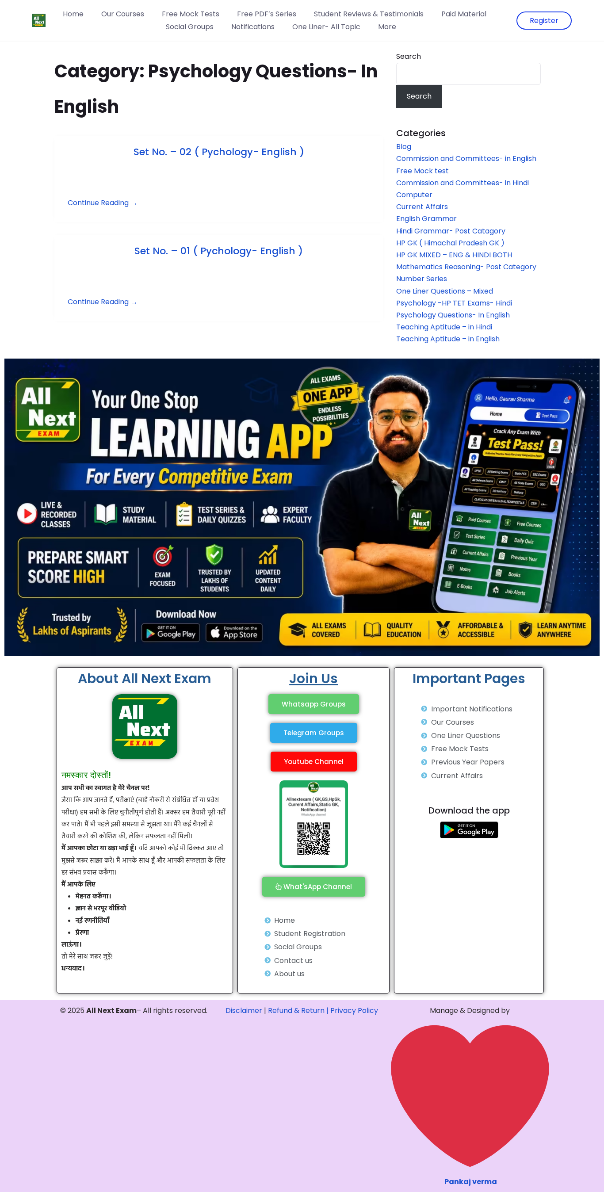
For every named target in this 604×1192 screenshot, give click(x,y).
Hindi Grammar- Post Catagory (450, 231)
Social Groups (190, 27)
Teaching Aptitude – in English (448, 339)
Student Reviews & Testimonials (369, 14)
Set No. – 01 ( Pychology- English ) (218, 251)
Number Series (421, 279)
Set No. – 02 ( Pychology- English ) (219, 152)
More (387, 27)
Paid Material (463, 14)
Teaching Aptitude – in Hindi (444, 327)
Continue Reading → (103, 203)
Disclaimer (244, 1010)
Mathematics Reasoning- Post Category (466, 267)
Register (544, 20)
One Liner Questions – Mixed (444, 291)
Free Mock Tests (190, 14)
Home (73, 14)
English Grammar (426, 219)
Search (408, 56)
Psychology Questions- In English (453, 315)
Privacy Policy (354, 1010)
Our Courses (122, 14)
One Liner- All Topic (326, 27)
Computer (414, 195)
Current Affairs (422, 207)
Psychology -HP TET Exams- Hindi (454, 303)
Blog (403, 146)
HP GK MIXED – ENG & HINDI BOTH (454, 255)
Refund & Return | (298, 1010)
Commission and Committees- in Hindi (464, 183)
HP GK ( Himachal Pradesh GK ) (450, 243)
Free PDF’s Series (266, 14)
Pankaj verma (470, 1182)
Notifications (253, 27)
